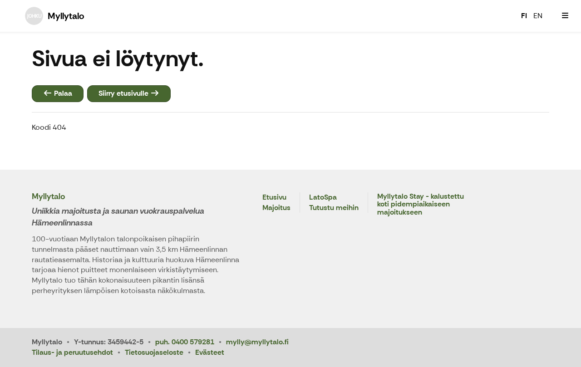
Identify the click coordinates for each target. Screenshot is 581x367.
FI (524, 15)
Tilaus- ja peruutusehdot (72, 352)
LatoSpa (323, 197)
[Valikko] (565, 16)
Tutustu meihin (334, 208)
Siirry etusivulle (124, 93)
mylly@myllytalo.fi (257, 342)
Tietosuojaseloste (154, 352)
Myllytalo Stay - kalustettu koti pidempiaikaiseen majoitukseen (420, 204)
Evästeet (209, 352)
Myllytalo (48, 196)
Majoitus (276, 208)
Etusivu (274, 197)
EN (537, 15)
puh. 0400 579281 (184, 342)
